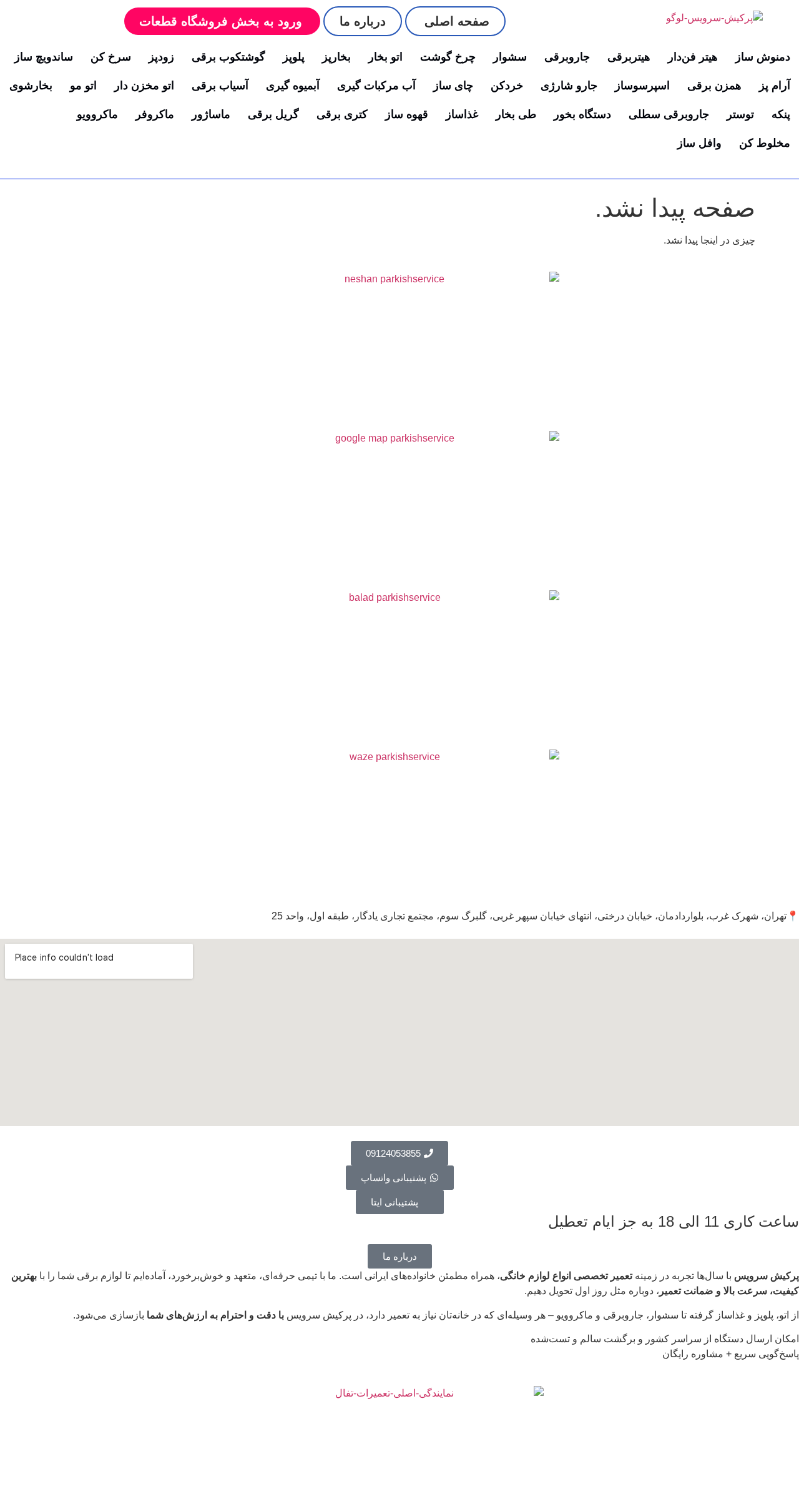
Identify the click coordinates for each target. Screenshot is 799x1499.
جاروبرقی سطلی (669, 114)
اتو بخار (385, 57)
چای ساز (453, 85)
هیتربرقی (628, 57)
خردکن (507, 85)
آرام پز (774, 85)
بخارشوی (30, 85)
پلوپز (294, 57)
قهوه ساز (406, 114)
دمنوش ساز (762, 57)
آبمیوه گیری (293, 85)
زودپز (161, 57)
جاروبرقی (567, 57)
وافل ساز (699, 143)
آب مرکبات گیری (376, 85)
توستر (740, 114)
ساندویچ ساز (43, 57)
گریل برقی (273, 114)
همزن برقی (714, 85)
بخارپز (336, 57)
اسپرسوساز (642, 85)
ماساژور (211, 114)
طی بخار (516, 114)
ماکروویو (97, 114)
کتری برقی (342, 114)
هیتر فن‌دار (693, 57)
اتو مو (83, 85)
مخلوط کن (764, 143)
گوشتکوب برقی (228, 57)
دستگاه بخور (582, 114)
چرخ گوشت (448, 57)
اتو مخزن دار (144, 85)
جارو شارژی (569, 85)
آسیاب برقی (220, 85)
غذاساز (462, 114)
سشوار (510, 57)
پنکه (781, 114)
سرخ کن (111, 57)
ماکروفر (154, 114)
